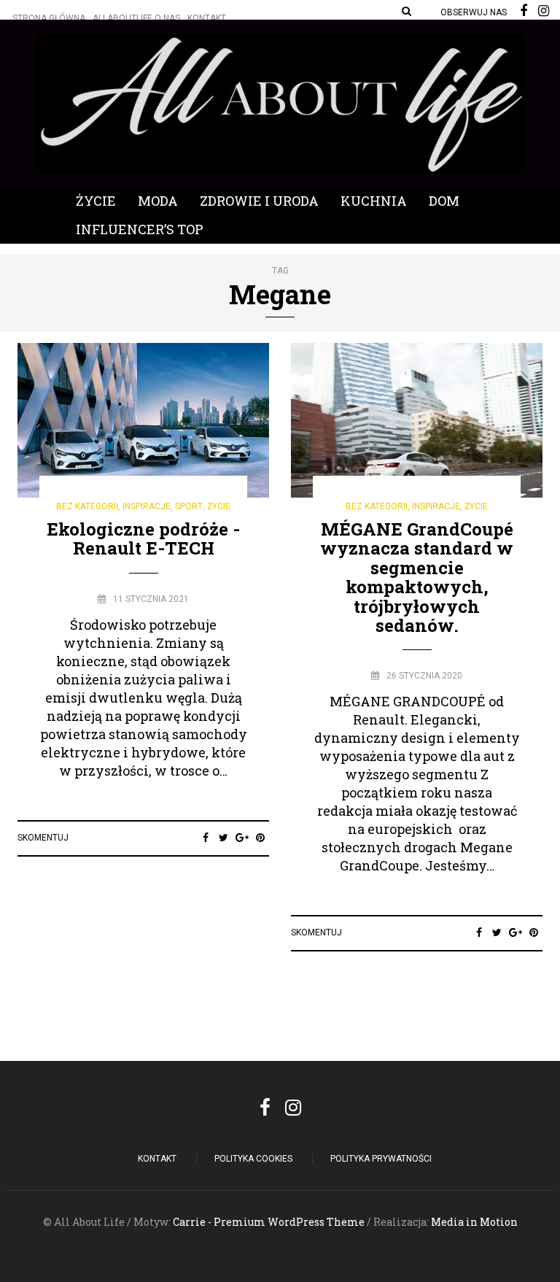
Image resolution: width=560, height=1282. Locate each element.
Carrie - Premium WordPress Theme (269, 1222)
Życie (96, 200)
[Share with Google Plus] (242, 837)
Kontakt (206, 18)
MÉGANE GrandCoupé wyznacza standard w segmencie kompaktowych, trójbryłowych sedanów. (416, 577)
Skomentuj (43, 838)
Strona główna (48, 18)
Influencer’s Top (139, 229)
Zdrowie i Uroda (259, 200)
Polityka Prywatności (381, 1159)
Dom (444, 200)
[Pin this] (260, 837)
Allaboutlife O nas (136, 18)
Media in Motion (474, 1222)
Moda (158, 200)
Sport (189, 506)
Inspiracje (146, 506)
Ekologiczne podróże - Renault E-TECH (143, 538)
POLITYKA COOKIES (253, 1159)
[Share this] (205, 837)
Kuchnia (374, 200)
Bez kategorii (87, 506)
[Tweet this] (223, 837)
